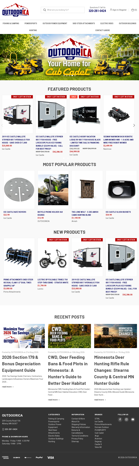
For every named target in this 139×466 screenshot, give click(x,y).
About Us (75, 421)
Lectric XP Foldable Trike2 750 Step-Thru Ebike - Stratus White (53, 281)
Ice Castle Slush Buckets (118, 212)
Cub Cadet (99, 433)
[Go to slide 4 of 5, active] (72, 75)
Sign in (115, 10)
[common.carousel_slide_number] (69, 57)
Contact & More (78, 419)
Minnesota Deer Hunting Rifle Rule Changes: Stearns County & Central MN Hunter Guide (114, 370)
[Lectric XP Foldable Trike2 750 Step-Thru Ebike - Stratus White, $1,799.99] (53, 257)
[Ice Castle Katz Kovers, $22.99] (19, 189)
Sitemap (75, 441)
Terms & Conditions (80, 436)
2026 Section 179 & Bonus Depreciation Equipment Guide (21, 363)
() (135, 10)
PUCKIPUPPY (100, 430)
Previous (2, 126)
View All (98, 447)
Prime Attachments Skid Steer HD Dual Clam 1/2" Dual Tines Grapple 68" (18, 282)
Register (123, 10)
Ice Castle (99, 421)
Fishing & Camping (11, 23)
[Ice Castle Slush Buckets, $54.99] (121, 189)
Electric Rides (106, 23)
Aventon (98, 439)
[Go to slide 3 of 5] (2, 54)
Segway (98, 441)
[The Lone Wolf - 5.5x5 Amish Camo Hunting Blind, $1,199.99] (87, 189)
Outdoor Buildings (127, 23)
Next (134, 126)
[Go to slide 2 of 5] (66, 75)
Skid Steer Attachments (84, 23)
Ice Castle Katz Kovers (15, 212)
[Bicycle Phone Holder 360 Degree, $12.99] (53, 189)
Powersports (31, 23)
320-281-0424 (97, 11)
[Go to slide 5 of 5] (136, 54)
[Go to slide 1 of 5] (64, 75)
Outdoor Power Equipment (55, 23)
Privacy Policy (77, 439)
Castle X (98, 444)
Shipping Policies (79, 424)
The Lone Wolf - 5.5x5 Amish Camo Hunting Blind (85, 213)
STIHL (97, 419)
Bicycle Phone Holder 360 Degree (50, 213)
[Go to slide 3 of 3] (72, 158)
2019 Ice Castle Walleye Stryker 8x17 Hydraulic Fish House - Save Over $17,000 (16, 139)
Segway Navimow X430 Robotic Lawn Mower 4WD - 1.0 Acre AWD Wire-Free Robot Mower (118, 139)
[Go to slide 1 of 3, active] (63, 158)
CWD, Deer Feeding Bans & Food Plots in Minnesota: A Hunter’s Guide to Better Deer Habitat (68, 370)
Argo (97, 436)
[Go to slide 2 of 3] (68, 158)
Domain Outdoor (102, 427)
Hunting (33, 30)
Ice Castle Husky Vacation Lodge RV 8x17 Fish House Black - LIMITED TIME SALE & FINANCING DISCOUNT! (85, 141)
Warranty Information (81, 427)
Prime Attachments (103, 424)
